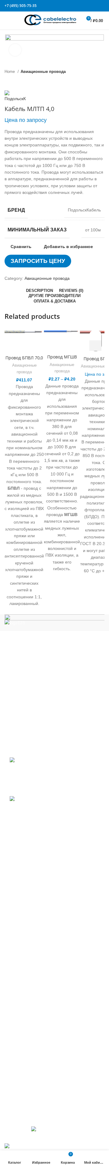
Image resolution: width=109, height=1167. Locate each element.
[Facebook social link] (88, 6)
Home (10, 71)
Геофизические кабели (32, 896)
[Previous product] (8, 81)
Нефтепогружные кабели (35, 980)
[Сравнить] (24, 344)
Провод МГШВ (62, 357)
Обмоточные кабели (30, 990)
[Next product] (20, 81)
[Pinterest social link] (95, 6)
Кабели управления (29, 1073)
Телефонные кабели (30, 1064)
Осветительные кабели (33, 1000)
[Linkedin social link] (99, 6)
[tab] (39, 290)
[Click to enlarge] (15, 50)
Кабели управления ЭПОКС (37, 886)
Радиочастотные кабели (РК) (38, 1009)
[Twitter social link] (92, 6)
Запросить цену (38, 261)
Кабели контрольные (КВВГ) (38, 916)
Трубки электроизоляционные (39, 1093)
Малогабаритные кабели (34, 926)
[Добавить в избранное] (95, 335)
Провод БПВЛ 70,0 (24, 358)
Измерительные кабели (33, 906)
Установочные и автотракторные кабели (50, 1083)
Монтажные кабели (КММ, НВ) (40, 960)
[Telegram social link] (102, 6)
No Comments (46, 789)
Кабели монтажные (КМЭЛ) (37, 970)
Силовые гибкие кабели (33, 1054)
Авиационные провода (43, 71)
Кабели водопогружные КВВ (37, 877)
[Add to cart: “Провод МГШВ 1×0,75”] (95, 345)
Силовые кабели (26, 1019)
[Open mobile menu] (7, 21)
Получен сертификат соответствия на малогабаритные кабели (44, 775)
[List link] (54, 677)
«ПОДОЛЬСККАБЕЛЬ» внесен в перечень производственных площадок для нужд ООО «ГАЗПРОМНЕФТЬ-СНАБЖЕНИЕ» (49, 816)
